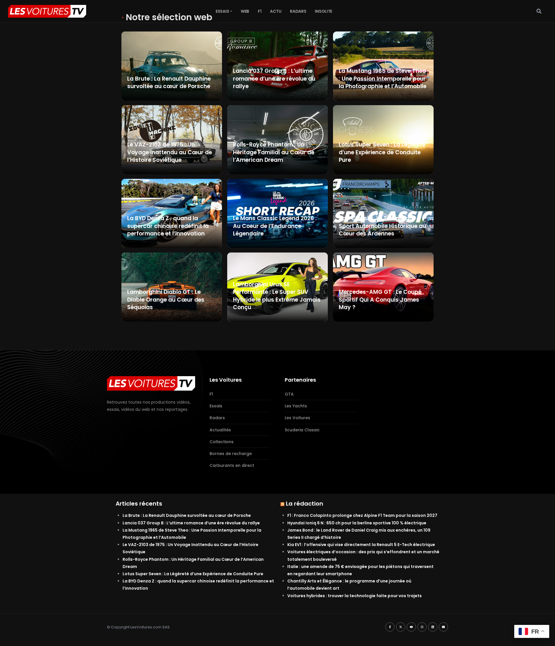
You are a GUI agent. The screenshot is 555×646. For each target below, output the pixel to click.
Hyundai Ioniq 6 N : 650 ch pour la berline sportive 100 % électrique (356, 523)
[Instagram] (422, 627)
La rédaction (304, 504)
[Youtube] (411, 627)
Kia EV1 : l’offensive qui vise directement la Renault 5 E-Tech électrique (361, 544)
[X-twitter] (400, 627)
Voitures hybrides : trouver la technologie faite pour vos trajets (354, 596)
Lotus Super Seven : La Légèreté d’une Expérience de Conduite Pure (193, 574)
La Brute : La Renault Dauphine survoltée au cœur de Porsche (187, 515)
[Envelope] (443, 627)
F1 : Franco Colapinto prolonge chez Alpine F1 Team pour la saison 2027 (362, 515)
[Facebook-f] (390, 627)
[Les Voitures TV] (151, 383)
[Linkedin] (432, 627)
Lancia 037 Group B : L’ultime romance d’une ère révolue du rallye (191, 523)
